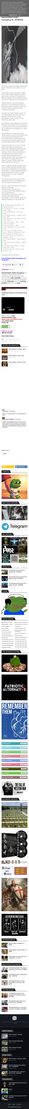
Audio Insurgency (8, 339)
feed (18, 283)
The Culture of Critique (20, 639)
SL (3, 22)
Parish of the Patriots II (20, 633)
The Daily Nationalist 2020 (8, 639)
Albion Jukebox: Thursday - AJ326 (17, 1058)
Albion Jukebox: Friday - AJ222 (16, 355)
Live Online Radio (8, 321)
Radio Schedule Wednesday (16, 1041)
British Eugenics (5, 628)
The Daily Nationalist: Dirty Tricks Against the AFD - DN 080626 (17, 584)
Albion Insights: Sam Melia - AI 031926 (16, 944)
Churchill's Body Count (20, 628)
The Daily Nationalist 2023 (21, 643)
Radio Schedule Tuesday (15, 1047)
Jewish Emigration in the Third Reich (20, 630)
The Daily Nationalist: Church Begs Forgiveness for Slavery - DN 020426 (18, 968)
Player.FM (5, 322)
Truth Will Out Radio (6, 647)
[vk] (21, 466)
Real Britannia (5, 637)
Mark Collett (13, 756)
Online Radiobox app (9, 317)
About (13, 1104)
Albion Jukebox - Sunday (7, 624)
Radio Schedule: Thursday (15, 1034)
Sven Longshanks (13, 777)
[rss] (8, 466)
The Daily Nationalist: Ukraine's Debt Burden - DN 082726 (17, 571)
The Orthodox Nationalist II (21, 647)
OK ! (20, 15)
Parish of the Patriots (6, 632)
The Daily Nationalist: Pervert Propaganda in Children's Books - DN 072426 (17, 995)
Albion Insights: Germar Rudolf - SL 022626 (18, 950)
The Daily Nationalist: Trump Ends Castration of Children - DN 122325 (17, 1008)
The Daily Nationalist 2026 (21, 645)
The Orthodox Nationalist (7, 645)
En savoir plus (13, 15)
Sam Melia (13, 773)
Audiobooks (18, 626)
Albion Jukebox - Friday (7, 622)
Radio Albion (18, 1106)
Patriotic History (18, 635)
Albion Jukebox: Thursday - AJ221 (17, 362)
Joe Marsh (13, 752)
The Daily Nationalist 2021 (21, 641)
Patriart (13, 769)
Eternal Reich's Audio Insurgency (13, 273)
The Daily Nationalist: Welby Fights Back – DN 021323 (18, 975)
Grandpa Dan (13, 747)
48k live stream (7, 333)
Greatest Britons (5, 630)
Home (9, 1104)
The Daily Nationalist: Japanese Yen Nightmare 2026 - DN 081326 (18, 577)
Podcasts (19, 340)
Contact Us (19, 1104)
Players (10, 1089)
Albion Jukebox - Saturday (21, 622)
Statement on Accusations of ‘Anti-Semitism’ (18, 1096)
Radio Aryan (4, 341)
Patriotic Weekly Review (7, 636)
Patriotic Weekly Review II (21, 637)
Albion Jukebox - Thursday (21, 624)
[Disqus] (14, 388)
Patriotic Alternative (6, 634)
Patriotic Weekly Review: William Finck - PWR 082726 (17, 1065)
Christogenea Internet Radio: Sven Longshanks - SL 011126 (18, 957)
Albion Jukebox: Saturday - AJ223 (17, 349)
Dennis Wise (13, 743)
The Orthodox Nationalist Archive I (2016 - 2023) (18, 1083)
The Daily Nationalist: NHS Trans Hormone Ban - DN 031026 (17, 1001)
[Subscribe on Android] (6, 327)
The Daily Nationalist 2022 (8, 641)
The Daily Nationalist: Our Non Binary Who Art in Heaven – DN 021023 (17, 982)
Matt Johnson (13, 760)
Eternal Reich (16, 339)
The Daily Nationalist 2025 (8, 643)
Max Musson (13, 764)
